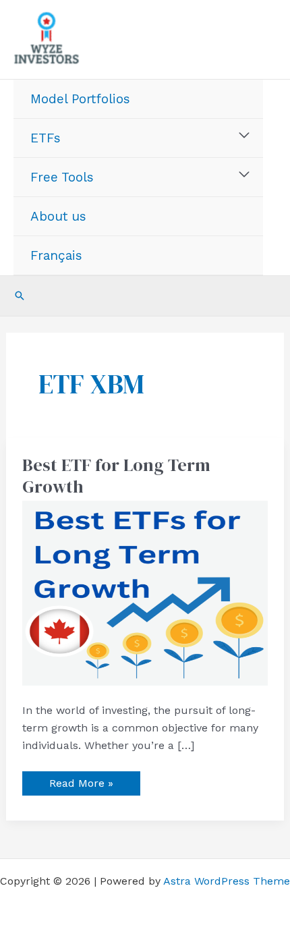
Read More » (81, 780)
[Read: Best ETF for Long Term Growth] (145, 592)
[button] (19, 295)
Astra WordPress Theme (226, 881)
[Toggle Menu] (244, 136)
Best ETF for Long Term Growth (116, 476)
